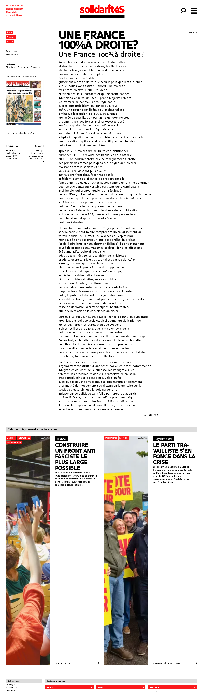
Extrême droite (14, 442)
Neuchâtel (154, 687)
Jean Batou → (12, 54)
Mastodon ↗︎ (11, 687)
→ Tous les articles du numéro (20, 133)
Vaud (100, 687)
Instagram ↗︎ (11, 690)
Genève (50, 687)
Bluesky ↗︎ (10, 685)
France (10, 42)
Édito (9, 32)
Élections (11, 37)
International (24, 438)
